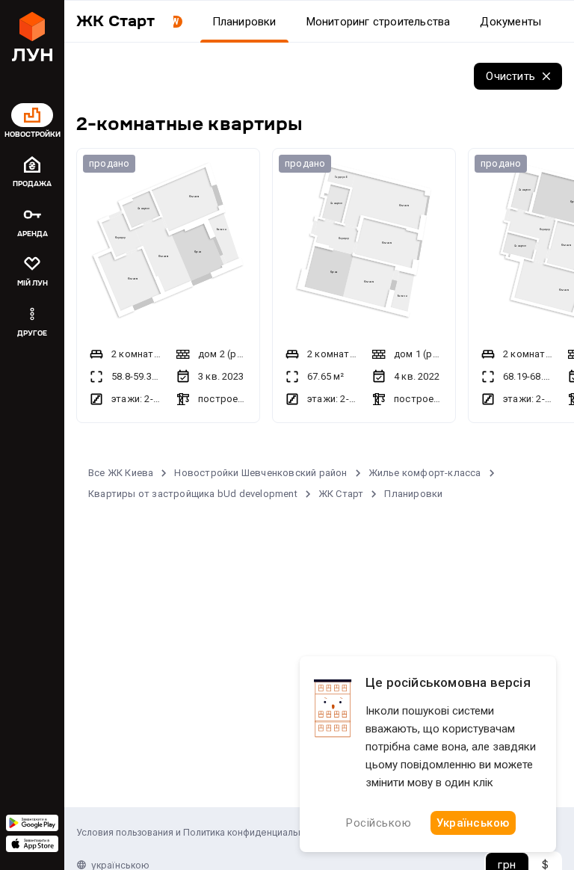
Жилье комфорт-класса (424, 472)
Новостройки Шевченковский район (260, 472)
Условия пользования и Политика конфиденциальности (200, 832)
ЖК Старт (341, 493)
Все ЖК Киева (120, 472)
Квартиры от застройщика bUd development (192, 493)
